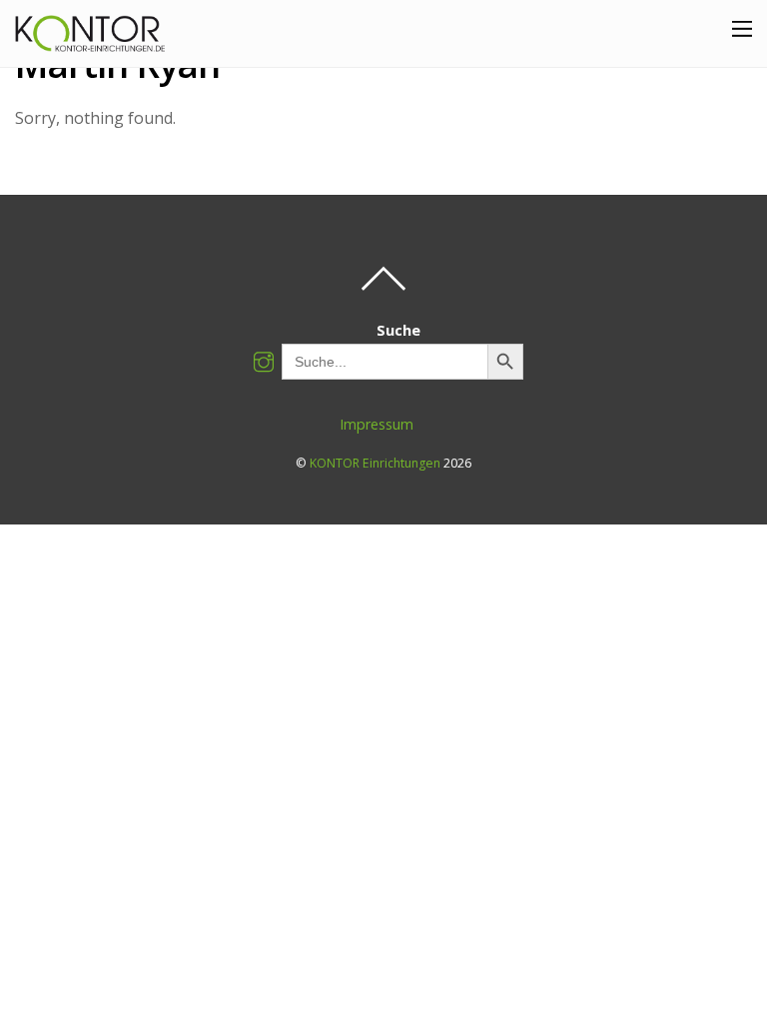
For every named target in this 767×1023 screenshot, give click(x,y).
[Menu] (742, 28)
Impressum (376, 424)
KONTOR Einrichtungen (375, 463)
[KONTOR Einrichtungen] (90, 42)
